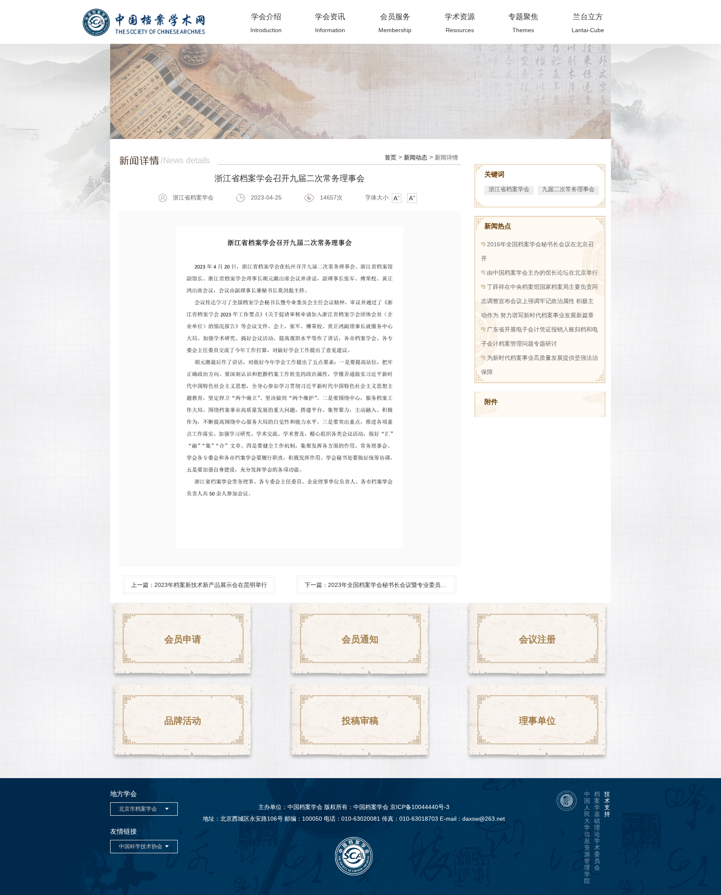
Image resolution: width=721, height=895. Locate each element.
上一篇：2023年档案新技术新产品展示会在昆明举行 (199, 584)
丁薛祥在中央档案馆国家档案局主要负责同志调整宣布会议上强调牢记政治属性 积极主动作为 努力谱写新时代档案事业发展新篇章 (539, 301)
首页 (390, 157)
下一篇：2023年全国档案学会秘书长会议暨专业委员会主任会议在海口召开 (379, 584)
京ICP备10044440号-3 (419, 807)
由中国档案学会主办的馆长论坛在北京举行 (542, 272)
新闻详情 (446, 157)
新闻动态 (415, 157)
